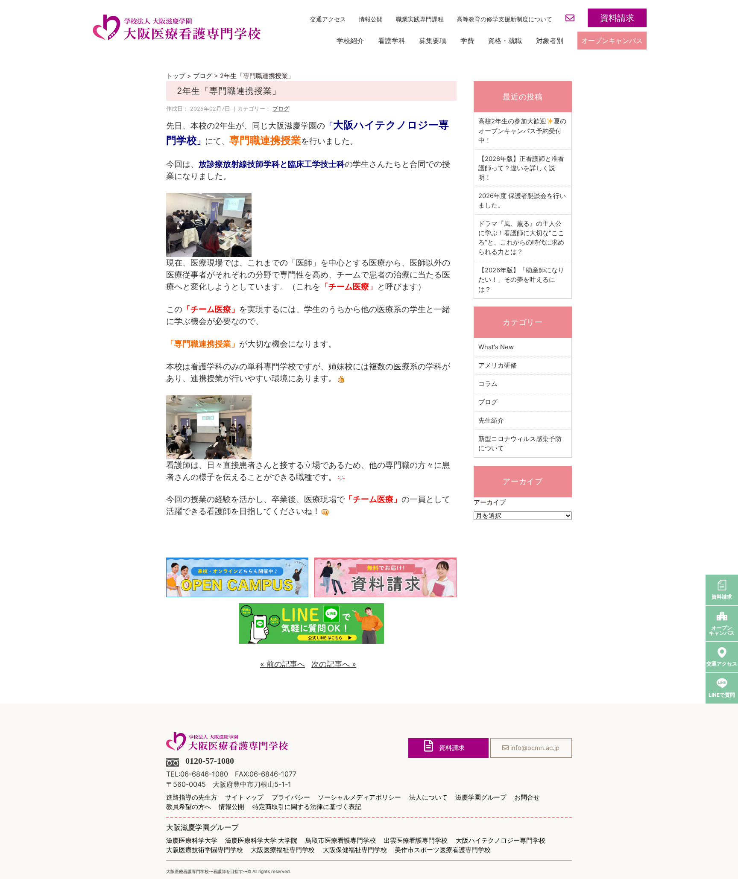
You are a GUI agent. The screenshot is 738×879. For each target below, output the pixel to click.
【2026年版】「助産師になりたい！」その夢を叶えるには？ (521, 279)
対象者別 (549, 40)
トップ (175, 76)
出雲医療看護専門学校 (416, 840)
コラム (488, 384)
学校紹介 (350, 40)
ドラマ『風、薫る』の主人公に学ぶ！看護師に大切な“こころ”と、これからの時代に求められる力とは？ (521, 238)
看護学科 (391, 40)
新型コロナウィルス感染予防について (520, 443)
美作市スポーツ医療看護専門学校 (443, 850)
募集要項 (432, 40)
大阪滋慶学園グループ (202, 827)
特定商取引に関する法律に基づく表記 (306, 807)
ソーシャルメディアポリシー (359, 797)
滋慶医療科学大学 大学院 (261, 840)
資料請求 (617, 18)
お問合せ (527, 797)
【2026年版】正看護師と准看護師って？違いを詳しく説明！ (521, 168)
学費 (467, 40)
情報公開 (371, 19)
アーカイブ (490, 502)
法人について (428, 797)
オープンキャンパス (612, 40)
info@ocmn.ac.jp (534, 748)
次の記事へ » (333, 664)
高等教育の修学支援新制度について (504, 19)
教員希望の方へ (188, 807)
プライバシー (291, 797)
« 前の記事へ (282, 664)
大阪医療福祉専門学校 (283, 850)
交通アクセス (328, 19)
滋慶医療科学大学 (191, 840)
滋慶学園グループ (481, 797)
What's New (496, 347)
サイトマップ (244, 797)
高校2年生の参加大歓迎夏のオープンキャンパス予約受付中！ (522, 130)
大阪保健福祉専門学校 (355, 850)
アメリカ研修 (497, 365)
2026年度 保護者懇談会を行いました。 (522, 200)
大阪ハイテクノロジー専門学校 (500, 840)
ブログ (202, 76)
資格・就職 (505, 40)
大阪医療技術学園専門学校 (204, 850)
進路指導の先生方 (191, 797)
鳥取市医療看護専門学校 (340, 840)
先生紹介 (491, 420)
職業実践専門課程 (420, 19)
